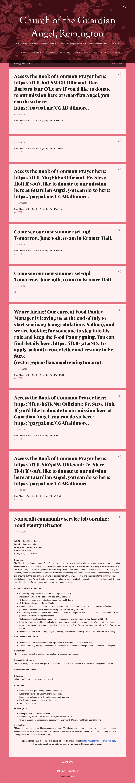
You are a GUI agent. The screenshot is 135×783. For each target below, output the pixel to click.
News (52, 52)
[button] (119, 75)
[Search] (124, 7)
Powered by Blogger (69, 771)
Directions (99, 52)
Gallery (115, 52)
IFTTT (19, 124)
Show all (117, 63)
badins (73, 776)
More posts (68, 762)
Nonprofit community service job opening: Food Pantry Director (61, 521)
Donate (64, 52)
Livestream (37, 52)
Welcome (20, 52)
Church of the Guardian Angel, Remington (67, 27)
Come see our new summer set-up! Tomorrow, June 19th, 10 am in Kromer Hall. (63, 234)
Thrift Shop (81, 52)
